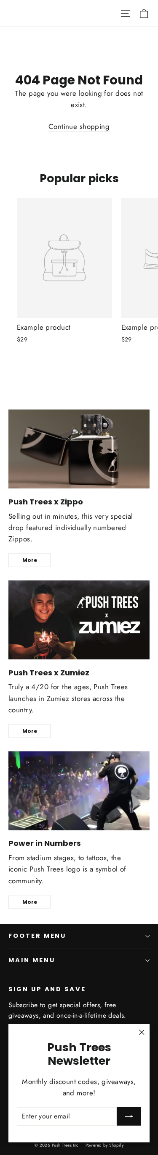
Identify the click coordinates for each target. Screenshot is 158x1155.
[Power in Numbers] (79, 790)
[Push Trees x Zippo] (79, 449)
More (29, 560)
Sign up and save (47, 989)
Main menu (31, 960)
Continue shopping (79, 126)
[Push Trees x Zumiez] (79, 619)
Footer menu (37, 936)
